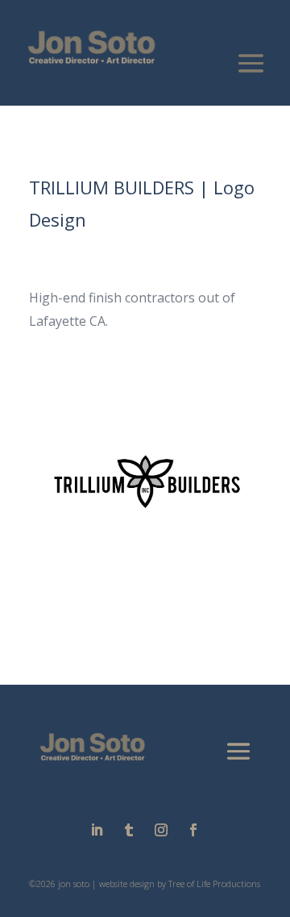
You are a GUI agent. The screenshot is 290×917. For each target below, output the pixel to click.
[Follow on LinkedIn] (97, 830)
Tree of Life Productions (214, 883)
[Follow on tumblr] (129, 830)
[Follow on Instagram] (161, 830)
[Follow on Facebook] (193, 830)
